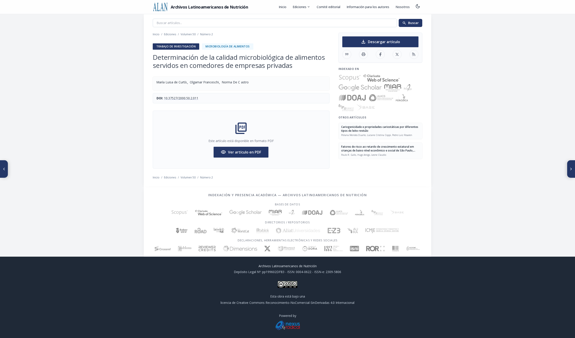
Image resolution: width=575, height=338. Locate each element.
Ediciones (301, 7)
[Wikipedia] (286, 248)
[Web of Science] (382, 78)
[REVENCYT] (346, 107)
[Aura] (352, 230)
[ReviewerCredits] (207, 248)
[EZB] (334, 230)
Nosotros (403, 7)
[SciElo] (407, 87)
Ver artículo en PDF (241, 152)
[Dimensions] (240, 248)
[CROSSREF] (163, 248)
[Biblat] (262, 230)
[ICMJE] (382, 230)
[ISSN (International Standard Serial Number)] (333, 248)
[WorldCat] (240, 230)
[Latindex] (219, 230)
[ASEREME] (413, 248)
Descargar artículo (380, 42)
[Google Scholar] (360, 87)
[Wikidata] (395, 248)
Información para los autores (368, 7)
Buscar (410, 22)
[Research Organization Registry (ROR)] (375, 248)
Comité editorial (328, 7)
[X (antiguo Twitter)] (267, 248)
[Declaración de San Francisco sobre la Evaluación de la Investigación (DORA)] (309, 248)
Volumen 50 (188, 34)
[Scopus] (349, 78)
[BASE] (365, 107)
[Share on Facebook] (380, 54)
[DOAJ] (352, 97)
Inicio (282, 7)
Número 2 (206, 34)
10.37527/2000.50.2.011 (181, 98)
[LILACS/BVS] (381, 97)
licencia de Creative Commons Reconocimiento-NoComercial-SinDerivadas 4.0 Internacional (287, 302)
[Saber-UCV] (182, 230)
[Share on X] (397, 54)
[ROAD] (200, 230)
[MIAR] (392, 87)
